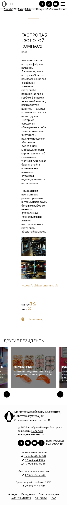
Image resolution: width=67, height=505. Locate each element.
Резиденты (24, 9)
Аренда (12, 494)
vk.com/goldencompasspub (39, 285)
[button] (7, 394)
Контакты (41, 498)
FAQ (53, 498)
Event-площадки (49, 494)
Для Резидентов (21, 498)
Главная (8, 9)
